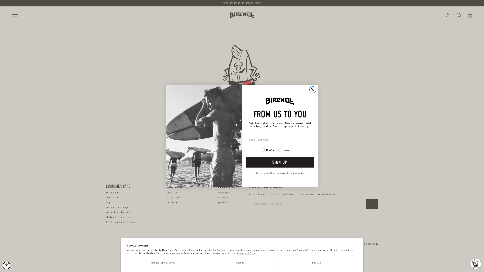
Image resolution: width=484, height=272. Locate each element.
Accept (240, 263)
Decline (316, 263)
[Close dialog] (312, 90)
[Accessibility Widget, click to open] (6, 265)
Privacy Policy (246, 253)
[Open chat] (475, 263)
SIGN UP (279, 162)
